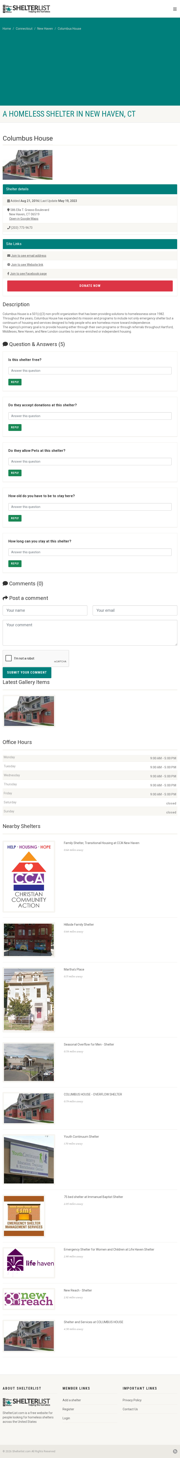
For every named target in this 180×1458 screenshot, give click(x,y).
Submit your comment (27, 672)
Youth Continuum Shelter (81, 1136)
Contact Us (130, 1409)
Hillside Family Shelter (79, 924)
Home (7, 28)
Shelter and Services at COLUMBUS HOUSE (93, 1322)
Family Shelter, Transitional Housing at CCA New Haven (101, 843)
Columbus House (69, 28)
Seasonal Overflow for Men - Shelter (89, 1044)
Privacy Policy (132, 1400)
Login (66, 1418)
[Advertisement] (90, 72)
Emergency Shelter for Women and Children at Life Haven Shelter (109, 1249)
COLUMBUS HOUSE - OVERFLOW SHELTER (93, 1094)
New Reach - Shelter (78, 1290)
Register (68, 1409)
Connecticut (24, 28)
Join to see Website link (27, 264)
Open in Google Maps (23, 218)
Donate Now (90, 286)
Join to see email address (28, 255)
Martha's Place (74, 969)
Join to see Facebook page (28, 273)
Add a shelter (72, 1400)
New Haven (45, 28)
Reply (15, 382)
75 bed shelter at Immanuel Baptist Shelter (93, 1197)
